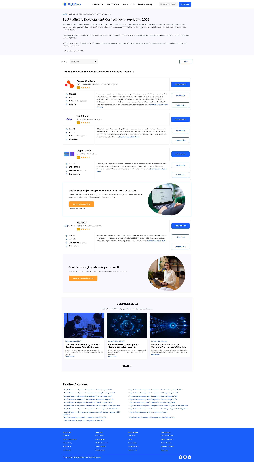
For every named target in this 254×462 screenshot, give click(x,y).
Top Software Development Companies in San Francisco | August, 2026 (155, 390)
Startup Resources (101, 443)
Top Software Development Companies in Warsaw (148, 412)
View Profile (180, 96)
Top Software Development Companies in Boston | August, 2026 (88, 390)
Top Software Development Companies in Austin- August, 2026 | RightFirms (92, 406)
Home (65, 14)
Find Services (99, 436)
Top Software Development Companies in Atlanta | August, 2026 (153, 396)
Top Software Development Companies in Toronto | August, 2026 (88, 396)
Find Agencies (100, 439)
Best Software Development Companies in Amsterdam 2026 (151, 417)
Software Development (73, 341)
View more (164, 450)
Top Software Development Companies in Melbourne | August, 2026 (89, 399)
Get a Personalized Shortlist (83, 278)
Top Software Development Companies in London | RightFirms (152, 402)
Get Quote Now (180, 84)
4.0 (78, 87)
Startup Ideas (100, 450)
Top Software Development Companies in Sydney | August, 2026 (153, 399)
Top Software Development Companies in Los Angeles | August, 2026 (89, 393)
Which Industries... (167, 439)
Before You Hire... (166, 443)
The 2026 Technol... (167, 446)
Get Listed (185, 4)
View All (126, 366)
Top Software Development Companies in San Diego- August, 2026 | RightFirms (158, 409)
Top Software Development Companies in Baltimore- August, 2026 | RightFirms (158, 406)
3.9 (78, 122)
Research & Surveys (145, 4)
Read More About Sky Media (156, 241)
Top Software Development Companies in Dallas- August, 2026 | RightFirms (91, 409)
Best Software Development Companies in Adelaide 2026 (85, 417)
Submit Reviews (128, 4)
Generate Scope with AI (81, 204)
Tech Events (132, 450)
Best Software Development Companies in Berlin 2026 (84, 421)
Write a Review (100, 446)
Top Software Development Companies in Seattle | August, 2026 (88, 402)
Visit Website (180, 105)
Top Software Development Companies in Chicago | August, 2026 (153, 393)
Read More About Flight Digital (129, 137)
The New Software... (167, 436)
